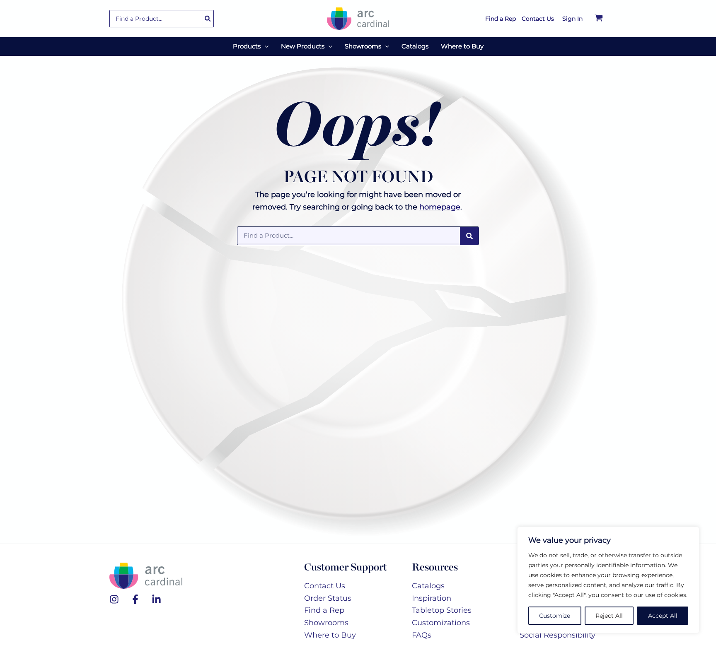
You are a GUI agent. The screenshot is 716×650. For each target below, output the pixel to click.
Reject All (609, 615)
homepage (439, 207)
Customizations (441, 622)
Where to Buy (330, 635)
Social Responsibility (557, 635)
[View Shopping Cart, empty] (599, 18)
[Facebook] (135, 599)
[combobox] (161, 18)
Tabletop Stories (442, 610)
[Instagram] (114, 599)
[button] (264, 46)
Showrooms (326, 622)
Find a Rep (324, 610)
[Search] (208, 18)
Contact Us (324, 585)
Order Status (327, 598)
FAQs (421, 635)
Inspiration (431, 598)
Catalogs (428, 585)
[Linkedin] (156, 599)
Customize (554, 615)
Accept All (662, 615)
